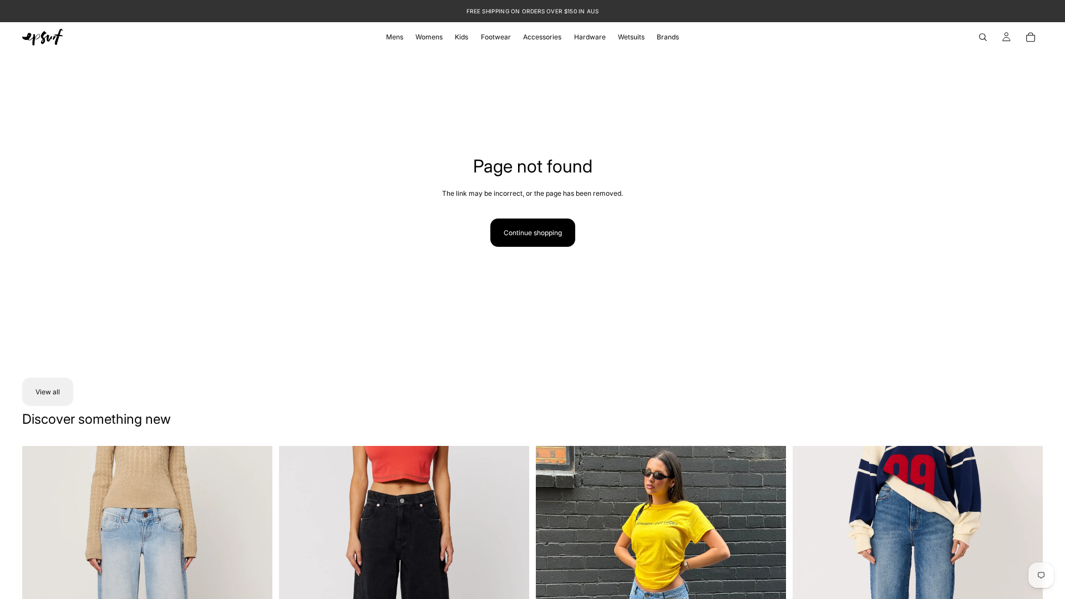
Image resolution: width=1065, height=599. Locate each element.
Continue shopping (533, 233)
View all (48, 392)
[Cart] (1030, 37)
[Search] (983, 37)
